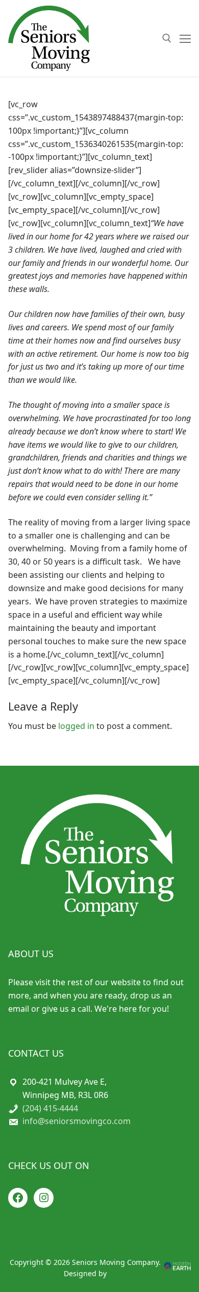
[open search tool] (166, 38)
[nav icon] (185, 38)
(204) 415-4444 (50, 1108)
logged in (76, 726)
